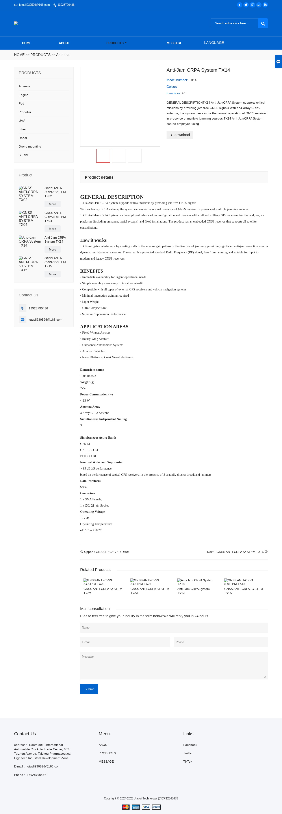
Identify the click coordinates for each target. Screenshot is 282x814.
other (22, 129)
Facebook (190, 745)
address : (20, 745)
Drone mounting (30, 146)
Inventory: (174, 93)
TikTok (187, 761)
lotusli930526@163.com (34, 4)
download (180, 135)
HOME (19, 55)
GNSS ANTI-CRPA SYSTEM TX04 (55, 217)
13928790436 (66, 4)
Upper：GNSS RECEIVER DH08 (105, 552)
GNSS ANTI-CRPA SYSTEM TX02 (55, 192)
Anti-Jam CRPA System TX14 (55, 239)
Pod (21, 103)
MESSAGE (174, 43)
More (52, 204)
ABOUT (64, 43)
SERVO (24, 155)
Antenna (62, 55)
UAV (22, 120)
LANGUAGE (214, 43)
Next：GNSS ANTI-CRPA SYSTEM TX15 (235, 552)
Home (26, 43)
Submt (89, 689)
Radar (23, 138)
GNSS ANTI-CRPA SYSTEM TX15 (55, 262)
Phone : (19, 775)
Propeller (25, 112)
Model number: (178, 80)
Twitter (188, 753)
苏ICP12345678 (168, 798)
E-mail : (19, 766)
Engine (23, 95)
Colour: (172, 86)
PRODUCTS (115, 43)
